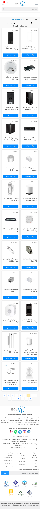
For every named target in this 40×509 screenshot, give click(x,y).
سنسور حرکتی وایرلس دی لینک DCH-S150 (10, 321)
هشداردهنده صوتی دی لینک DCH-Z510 (30, 230)
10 (26, 399)
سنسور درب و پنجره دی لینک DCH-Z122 (30, 381)
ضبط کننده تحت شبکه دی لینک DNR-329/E (30, 139)
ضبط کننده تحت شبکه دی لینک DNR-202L (30, 78)
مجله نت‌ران (22, 464)
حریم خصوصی (21, 461)
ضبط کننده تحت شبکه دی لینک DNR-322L (11, 48)
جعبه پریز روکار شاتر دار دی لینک (30, 169)
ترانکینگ (35, 467)
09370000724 (14, 448)
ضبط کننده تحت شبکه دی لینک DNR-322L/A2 (11, 108)
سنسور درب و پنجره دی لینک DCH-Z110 (11, 199)
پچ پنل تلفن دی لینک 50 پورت (10, 230)
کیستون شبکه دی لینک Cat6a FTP (11, 290)
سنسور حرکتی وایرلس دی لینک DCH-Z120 (10, 260)
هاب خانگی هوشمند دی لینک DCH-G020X (30, 199)
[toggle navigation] (36, 4)
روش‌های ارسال (9, 464)
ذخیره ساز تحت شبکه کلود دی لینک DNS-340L (10, 139)
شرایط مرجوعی (9, 467)
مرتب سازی (9, 23)
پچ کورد (36, 461)
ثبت (5, 473)
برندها (27, 19)
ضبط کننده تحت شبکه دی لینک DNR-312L (30, 108)
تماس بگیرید (28, 55)
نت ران (35, 19)
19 (18, 399)
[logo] (20, 4)
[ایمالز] (11, 493)
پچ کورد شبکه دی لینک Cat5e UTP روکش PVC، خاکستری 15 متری (10, 382)
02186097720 (25, 444)
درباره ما (23, 455)
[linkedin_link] (29, 432)
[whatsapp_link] (15, 432)
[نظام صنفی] (21, 493)
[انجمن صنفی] (16, 483)
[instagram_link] (24, 432)
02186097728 (16, 444)
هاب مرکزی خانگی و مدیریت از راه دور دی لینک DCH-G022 (30, 352)
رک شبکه (35, 464)
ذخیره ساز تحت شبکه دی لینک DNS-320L (29, 321)
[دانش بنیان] (6, 484)
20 (13, 399)
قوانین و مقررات (8, 457)
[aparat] (11, 432)
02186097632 (18, 445)
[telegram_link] (20, 432)
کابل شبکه (35, 457)
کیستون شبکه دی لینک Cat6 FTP (30, 260)
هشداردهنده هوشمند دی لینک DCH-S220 (10, 169)
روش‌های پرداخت (8, 461)
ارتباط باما (22, 458)
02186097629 (6, 444)
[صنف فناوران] (29, 493)
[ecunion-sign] (24, 484)
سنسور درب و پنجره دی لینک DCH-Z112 (11, 351)
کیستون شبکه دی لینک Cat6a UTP (30, 290)
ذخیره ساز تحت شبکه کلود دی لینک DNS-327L (29, 48)
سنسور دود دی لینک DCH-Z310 (12, 78)
